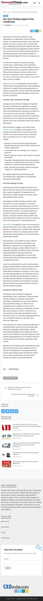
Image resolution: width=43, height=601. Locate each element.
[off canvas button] (34, 3)
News (5, 15)
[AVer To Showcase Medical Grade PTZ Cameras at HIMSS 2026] (6, 464)
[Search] (39, 3)
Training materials (8, 129)
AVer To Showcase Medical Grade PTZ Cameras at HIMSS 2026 (25, 462)
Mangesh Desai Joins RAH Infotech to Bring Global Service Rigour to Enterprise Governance (26, 434)
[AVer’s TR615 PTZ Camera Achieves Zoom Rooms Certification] (6, 455)
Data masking (7, 224)
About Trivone (5, 521)
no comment (25, 25)
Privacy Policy (5, 527)
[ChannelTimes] (14, 3)
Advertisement (5, 538)
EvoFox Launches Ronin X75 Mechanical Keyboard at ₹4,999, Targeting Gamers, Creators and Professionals (26, 444)
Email (6, 559)
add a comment (11, 378)
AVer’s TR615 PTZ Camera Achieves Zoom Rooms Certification (26, 453)
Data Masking (13, 369)
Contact (3, 532)
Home (4, 12)
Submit (8, 568)
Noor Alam (8, 25)
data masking (11, 83)
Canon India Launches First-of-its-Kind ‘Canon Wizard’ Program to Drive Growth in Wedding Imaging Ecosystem (27, 426)
